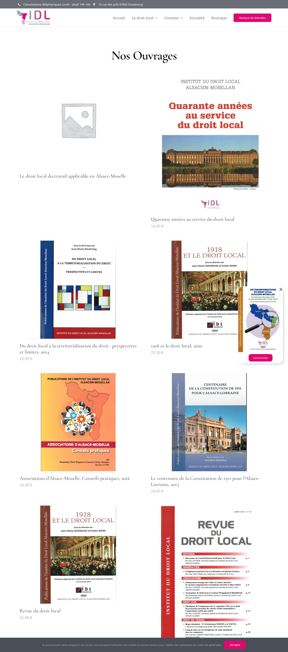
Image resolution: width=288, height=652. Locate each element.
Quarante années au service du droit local (192, 219)
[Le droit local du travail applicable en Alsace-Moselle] (78, 120)
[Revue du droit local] (78, 555)
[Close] (281, 289)
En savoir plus (213, 645)
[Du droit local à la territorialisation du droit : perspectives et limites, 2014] (78, 290)
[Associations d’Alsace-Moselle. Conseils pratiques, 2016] (78, 422)
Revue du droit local (40, 611)
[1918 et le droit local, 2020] (209, 290)
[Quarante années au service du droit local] (209, 141)
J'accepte (235, 645)
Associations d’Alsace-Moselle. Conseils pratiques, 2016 (75, 478)
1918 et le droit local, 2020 (176, 346)
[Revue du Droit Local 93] (209, 575)
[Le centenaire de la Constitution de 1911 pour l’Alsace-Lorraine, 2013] (209, 422)
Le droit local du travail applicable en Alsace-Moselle (73, 176)
